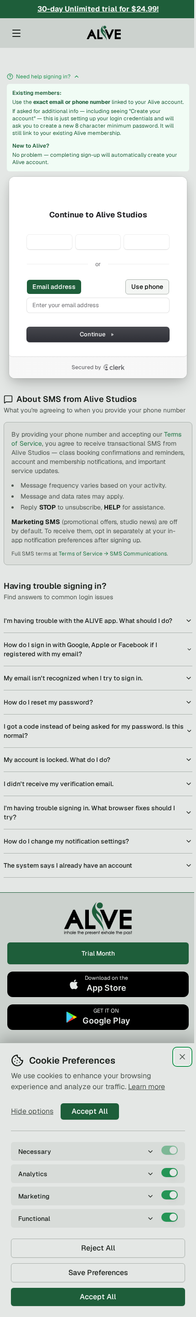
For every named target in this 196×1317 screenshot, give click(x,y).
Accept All (90, 1111)
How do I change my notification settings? (66, 841)
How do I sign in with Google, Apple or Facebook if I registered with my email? (80, 649)
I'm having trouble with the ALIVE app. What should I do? (88, 621)
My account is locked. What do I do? (57, 760)
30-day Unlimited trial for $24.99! (98, 9)
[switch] (169, 1150)
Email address (54, 287)
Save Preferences (98, 1272)
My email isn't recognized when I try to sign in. (73, 678)
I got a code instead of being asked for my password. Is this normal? (94, 731)
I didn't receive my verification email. (58, 784)
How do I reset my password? (48, 702)
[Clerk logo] (114, 367)
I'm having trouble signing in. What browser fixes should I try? (89, 812)
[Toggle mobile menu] (16, 33)
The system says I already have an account (68, 865)
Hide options (32, 1111)
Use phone (147, 287)
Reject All (98, 1248)
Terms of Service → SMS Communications (113, 553)
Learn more (146, 1086)
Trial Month (98, 953)
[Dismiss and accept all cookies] (182, 1057)
